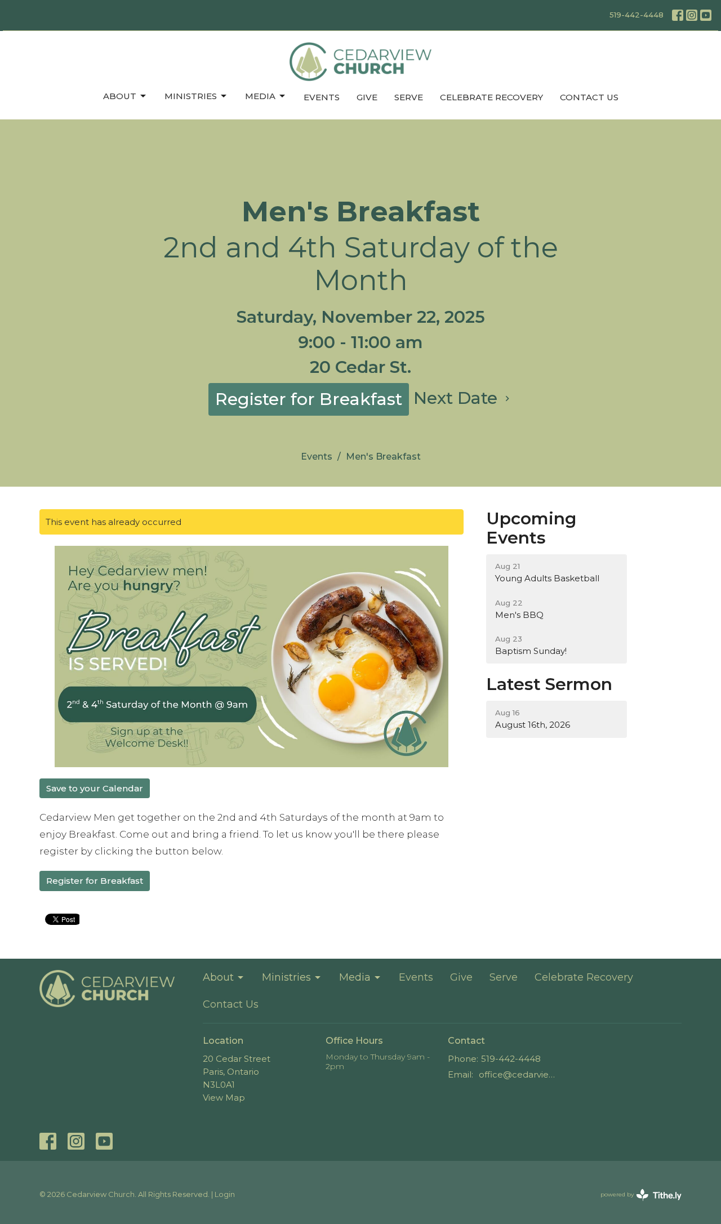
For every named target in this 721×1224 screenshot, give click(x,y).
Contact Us (589, 97)
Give (367, 97)
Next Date (457, 398)
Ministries (190, 96)
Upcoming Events (531, 528)
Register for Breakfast (308, 399)
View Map (224, 1097)
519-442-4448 (636, 14)
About (119, 96)
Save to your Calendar (94, 788)
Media (260, 96)
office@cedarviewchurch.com (519, 1074)
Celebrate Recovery (491, 97)
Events (322, 97)
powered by (635, 1204)
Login (225, 1194)
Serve (408, 97)
